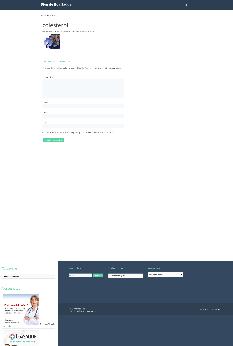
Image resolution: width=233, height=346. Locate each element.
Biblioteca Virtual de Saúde (28, 325)
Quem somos (204, 309)
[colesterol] (52, 50)
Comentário (47, 77)
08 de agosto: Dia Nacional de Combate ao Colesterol (78, 31)
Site (44, 122)
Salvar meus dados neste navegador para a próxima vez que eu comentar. (79, 132)
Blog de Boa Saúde (56, 4)
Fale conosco (216, 309)
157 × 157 (57, 31)
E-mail (46, 112)
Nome (46, 102)
